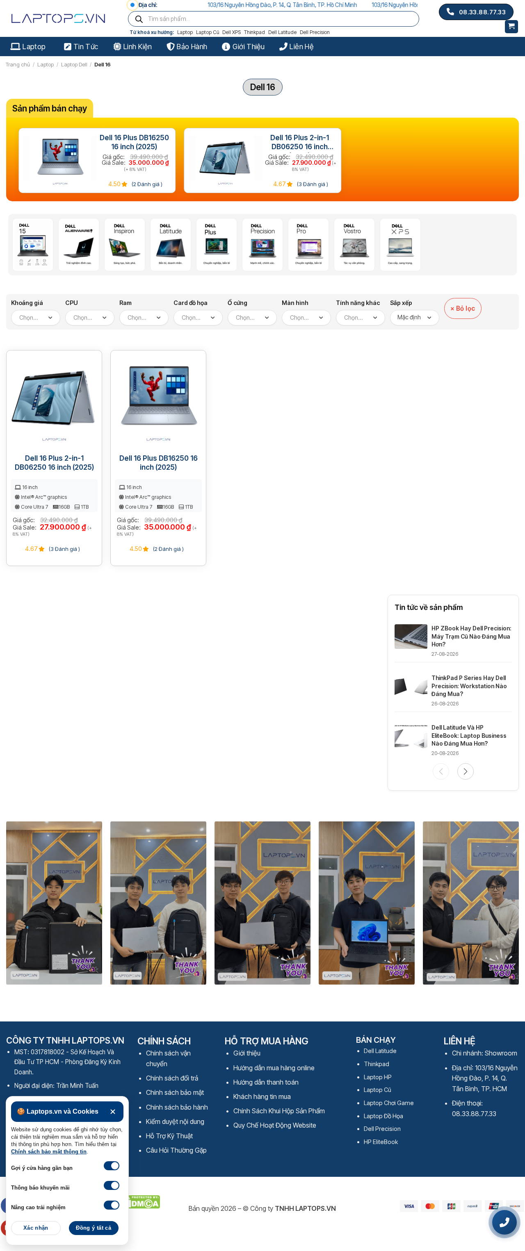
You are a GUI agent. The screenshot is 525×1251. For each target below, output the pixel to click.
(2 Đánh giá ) (146, 184)
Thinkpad (254, 32)
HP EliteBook (381, 1141)
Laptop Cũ (207, 32)
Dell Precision (315, 32)
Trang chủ (18, 64)
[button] (465, 771)
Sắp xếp (401, 302)
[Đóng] (112, 1112)
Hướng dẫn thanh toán (266, 1082)
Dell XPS (231, 32)
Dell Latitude (282, 32)
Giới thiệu (249, 46)
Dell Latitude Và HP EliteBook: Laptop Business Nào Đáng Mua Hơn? (469, 735)
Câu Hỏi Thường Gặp (176, 1150)
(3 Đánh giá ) (312, 184)
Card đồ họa (190, 302)
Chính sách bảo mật (175, 1092)
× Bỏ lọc (462, 308)
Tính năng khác (358, 302)
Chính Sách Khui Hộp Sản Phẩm (279, 1111)
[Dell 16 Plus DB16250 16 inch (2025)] (60, 160)
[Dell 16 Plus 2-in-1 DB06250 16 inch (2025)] (225, 160)
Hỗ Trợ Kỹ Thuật (169, 1136)
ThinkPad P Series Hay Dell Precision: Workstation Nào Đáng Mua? (469, 685)
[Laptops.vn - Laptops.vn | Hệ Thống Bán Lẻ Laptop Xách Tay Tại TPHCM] (60, 18)
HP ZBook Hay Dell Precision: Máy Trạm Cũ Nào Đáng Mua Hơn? (471, 636)
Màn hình (295, 302)
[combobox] (35, 317)
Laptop (185, 32)
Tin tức (85, 46)
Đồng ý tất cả (93, 1228)
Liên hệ (301, 46)
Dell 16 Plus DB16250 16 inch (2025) (134, 142)
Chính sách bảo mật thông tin (49, 1152)
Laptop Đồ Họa (383, 1115)
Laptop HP (378, 1077)
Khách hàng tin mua (262, 1096)
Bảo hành (192, 46)
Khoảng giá (27, 302)
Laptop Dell (74, 64)
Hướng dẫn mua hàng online (274, 1068)
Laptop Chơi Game (389, 1102)
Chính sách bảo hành (177, 1107)
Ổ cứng (237, 302)
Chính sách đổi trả (172, 1078)
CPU (71, 302)
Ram (125, 302)
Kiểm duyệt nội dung (175, 1121)
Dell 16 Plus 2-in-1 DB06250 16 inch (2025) (299, 143)
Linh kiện (137, 46)
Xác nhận (35, 1228)
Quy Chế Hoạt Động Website (274, 1125)
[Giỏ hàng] (511, 27)
